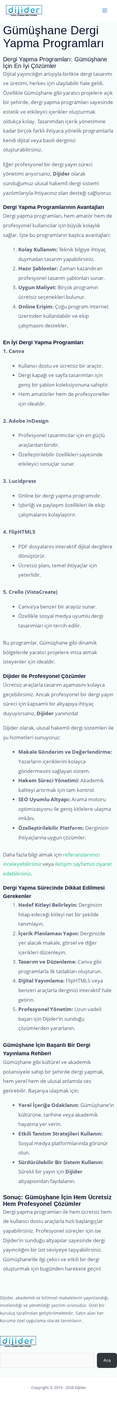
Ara (107, 1360)
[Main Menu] (104, 10)
